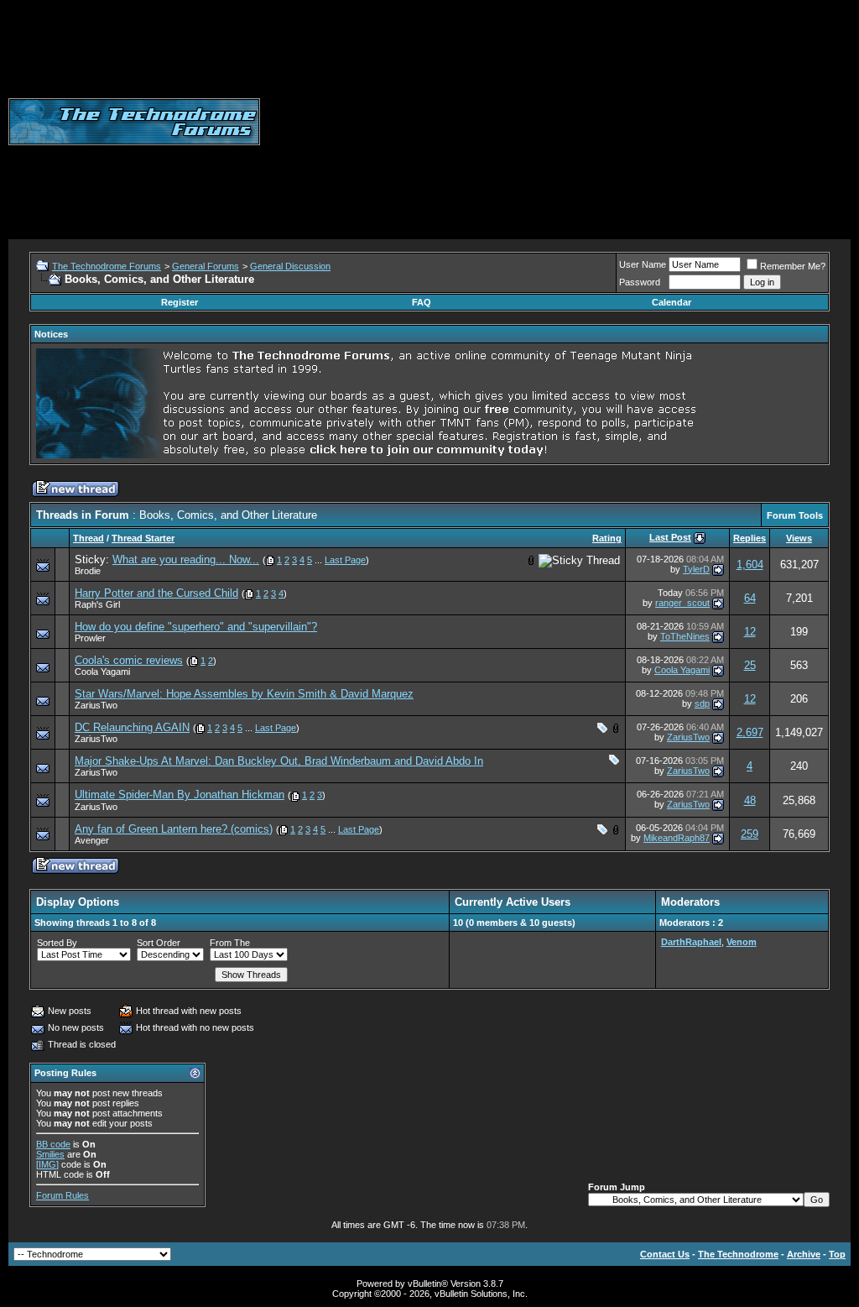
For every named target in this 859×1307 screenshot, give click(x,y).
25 (750, 665)
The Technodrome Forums (106, 266)
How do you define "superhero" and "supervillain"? (196, 626)
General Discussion (290, 266)
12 (750, 631)
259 (749, 834)
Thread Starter (143, 538)
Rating (607, 538)
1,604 (750, 564)
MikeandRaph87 (676, 838)
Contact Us (665, 1254)
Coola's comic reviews (129, 660)
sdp (702, 703)
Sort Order (158, 943)
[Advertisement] (559, 121)
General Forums (205, 266)
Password (639, 282)
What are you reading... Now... (185, 559)
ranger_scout (682, 603)
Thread (88, 538)
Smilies (50, 1154)
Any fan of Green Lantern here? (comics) (174, 829)
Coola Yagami (102, 672)
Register (179, 302)
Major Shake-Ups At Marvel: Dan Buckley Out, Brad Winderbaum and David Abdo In (279, 761)
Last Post (670, 537)
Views (799, 538)
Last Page (345, 560)
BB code (53, 1144)
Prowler (90, 638)
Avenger (92, 840)
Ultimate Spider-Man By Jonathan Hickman (179, 794)
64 (750, 598)
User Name (642, 264)
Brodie (88, 571)
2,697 (750, 732)
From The (230, 943)
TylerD (696, 569)
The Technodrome (738, 1254)
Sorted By (57, 943)
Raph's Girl (97, 604)
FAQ (421, 302)
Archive (803, 1254)
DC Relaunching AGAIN (132, 727)
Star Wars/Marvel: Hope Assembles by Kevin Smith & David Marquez (244, 693)
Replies (749, 538)
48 (750, 800)
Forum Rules (62, 1195)
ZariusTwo (96, 705)
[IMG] (47, 1164)
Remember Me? (792, 266)
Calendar (671, 302)
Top (837, 1254)
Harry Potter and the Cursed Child (156, 593)
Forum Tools (795, 515)
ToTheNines (685, 636)
